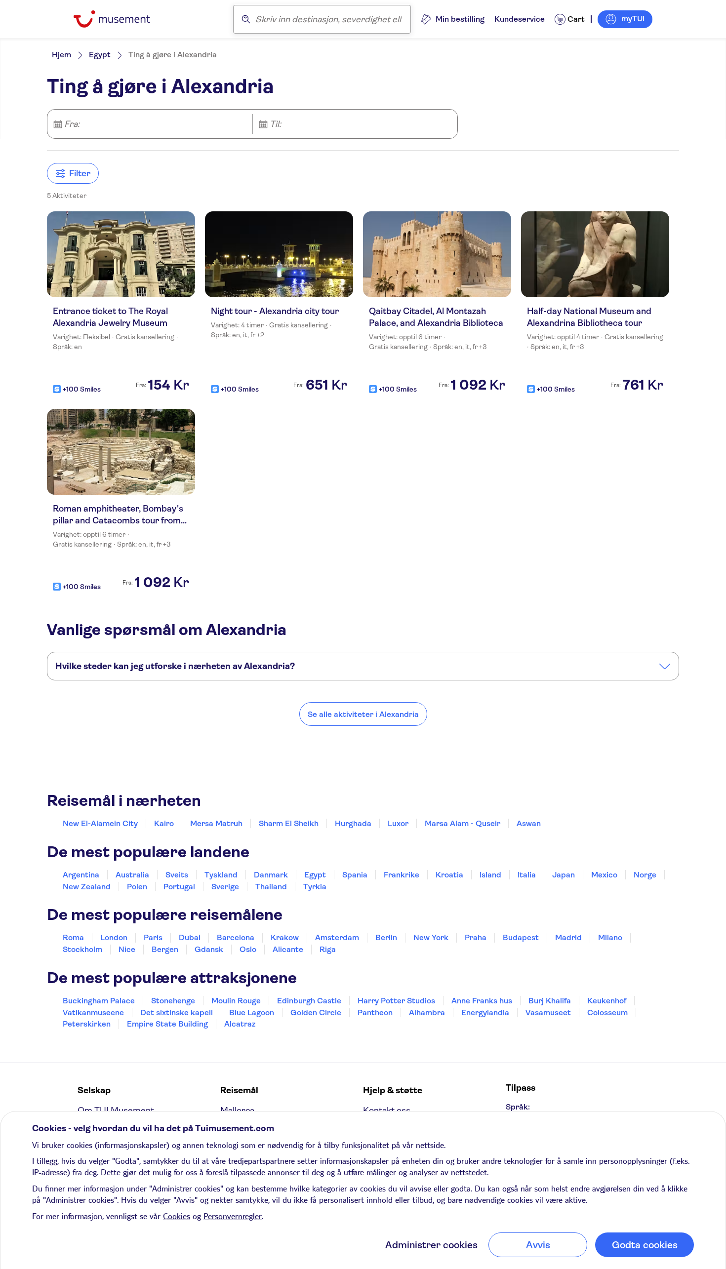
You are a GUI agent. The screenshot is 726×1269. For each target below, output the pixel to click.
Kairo (164, 823)
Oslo (248, 949)
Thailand (271, 886)
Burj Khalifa (549, 1000)
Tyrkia (314, 886)
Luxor (398, 823)
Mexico (604, 874)
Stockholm (82, 949)
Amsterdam (337, 937)
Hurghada (353, 823)
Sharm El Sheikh (289, 823)
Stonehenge (173, 1000)
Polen (137, 886)
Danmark (271, 874)
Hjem (61, 54)
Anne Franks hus (481, 1000)
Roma (73, 937)
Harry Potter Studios (396, 1000)
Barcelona (235, 937)
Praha (475, 937)
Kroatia (449, 874)
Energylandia (485, 1012)
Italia (527, 874)
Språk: (518, 1106)
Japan (563, 874)
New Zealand (87, 886)
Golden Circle (315, 1012)
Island (490, 874)
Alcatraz (239, 1024)
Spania (354, 874)
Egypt (100, 54)
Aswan (529, 823)
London (113, 937)
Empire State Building (167, 1024)
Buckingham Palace (99, 1000)
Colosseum (607, 1012)
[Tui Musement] (119, 19)
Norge (645, 874)
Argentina (81, 874)
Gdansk (209, 949)
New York (430, 937)
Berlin (386, 937)
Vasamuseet (548, 1012)
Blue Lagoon (251, 1012)
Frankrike (401, 874)
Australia (132, 874)
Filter (79, 173)
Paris (153, 937)
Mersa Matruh (216, 823)
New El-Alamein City (100, 823)
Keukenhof (606, 1000)
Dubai (190, 937)
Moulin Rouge (236, 1000)
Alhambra (427, 1012)
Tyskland (221, 874)
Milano (610, 937)
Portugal (179, 886)
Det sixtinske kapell (176, 1012)
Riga (328, 949)
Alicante (288, 949)
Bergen (165, 949)
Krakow (285, 937)
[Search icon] (246, 19)
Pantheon (375, 1012)
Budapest (521, 937)
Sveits (176, 874)
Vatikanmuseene (93, 1012)
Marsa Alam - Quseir (462, 823)
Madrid (568, 937)
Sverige (225, 886)
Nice (127, 949)
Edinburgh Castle (309, 1000)
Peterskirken (87, 1024)
